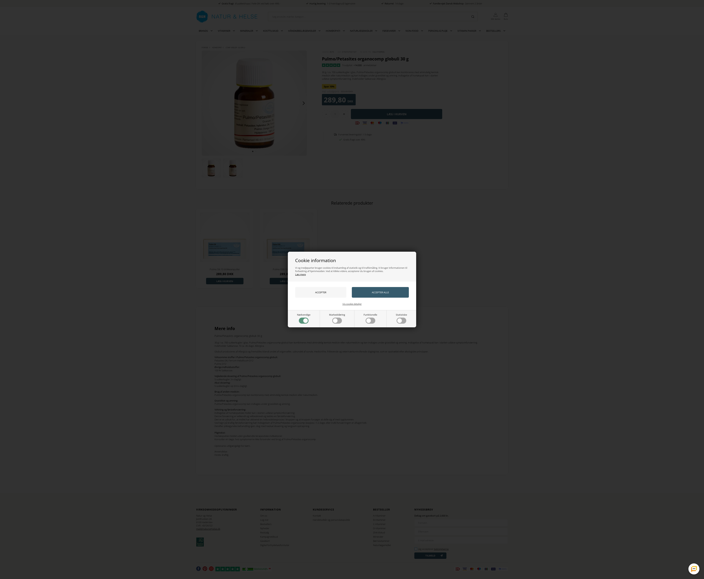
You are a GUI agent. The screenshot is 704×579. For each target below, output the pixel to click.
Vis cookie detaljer (352, 304)
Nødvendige (303, 314)
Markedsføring (337, 314)
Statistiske (401, 314)
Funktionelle (370, 314)
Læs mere (300, 274)
